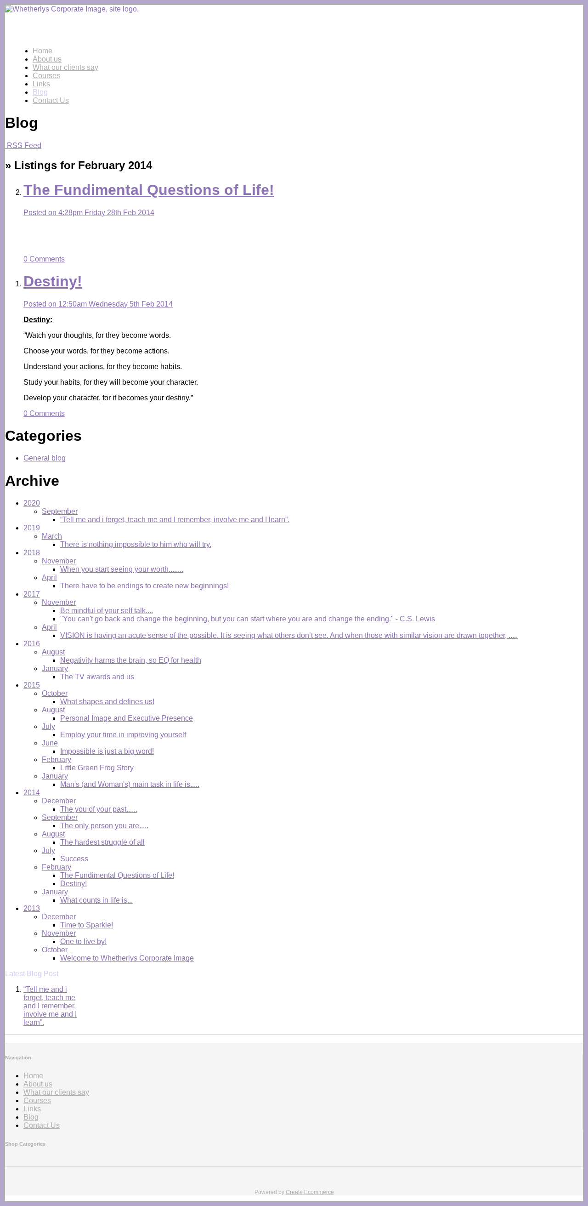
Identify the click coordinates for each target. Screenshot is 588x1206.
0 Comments (44, 259)
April (49, 577)
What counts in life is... (96, 900)
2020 (31, 503)
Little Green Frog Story (97, 768)
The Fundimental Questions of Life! (117, 875)
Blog (40, 92)
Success (74, 859)
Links (41, 84)
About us (47, 59)
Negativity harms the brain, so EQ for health (130, 660)
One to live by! (83, 941)
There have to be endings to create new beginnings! (144, 586)
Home (42, 51)
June (50, 743)
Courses (46, 76)
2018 (31, 553)
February (56, 759)
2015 (31, 685)
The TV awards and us (97, 677)
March (52, 536)
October (55, 693)
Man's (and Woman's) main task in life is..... (129, 784)
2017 (31, 594)
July (48, 726)
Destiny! (73, 883)
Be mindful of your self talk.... (106, 610)
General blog (44, 458)
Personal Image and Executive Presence (126, 718)
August (53, 652)
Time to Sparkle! (86, 925)
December (59, 801)
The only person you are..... (104, 826)
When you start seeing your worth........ (121, 569)
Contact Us (51, 100)
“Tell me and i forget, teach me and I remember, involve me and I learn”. (174, 519)
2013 (31, 908)
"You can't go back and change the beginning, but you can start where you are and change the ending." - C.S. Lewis (247, 619)
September (60, 511)
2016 (31, 644)
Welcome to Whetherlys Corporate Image (127, 958)
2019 (31, 528)
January (55, 668)
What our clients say (65, 67)
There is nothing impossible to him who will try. (135, 544)
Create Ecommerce (310, 1192)
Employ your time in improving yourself (123, 735)
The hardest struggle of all (102, 842)
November (59, 561)
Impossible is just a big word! (107, 751)
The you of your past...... (98, 809)
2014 (31, 792)
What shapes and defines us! (107, 701)
